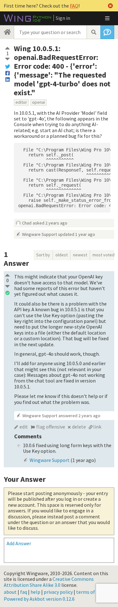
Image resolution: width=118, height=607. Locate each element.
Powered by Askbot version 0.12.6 (39, 599)
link (97, 426)
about (10, 592)
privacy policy (58, 592)
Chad (26, 223)
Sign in (63, 18)
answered (79, 415)
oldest (61, 255)
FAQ (74, 6)
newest (80, 255)
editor (21, 102)
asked (50, 223)
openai (38, 102)
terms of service (93, 592)
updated (76, 234)
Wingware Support (39, 234)
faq (23, 592)
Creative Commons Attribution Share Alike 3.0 (49, 582)
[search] (93, 32)
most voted (104, 255)
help (35, 592)
